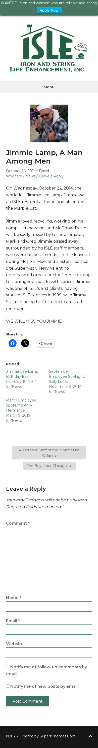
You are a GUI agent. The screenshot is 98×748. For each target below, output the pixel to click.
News (30, 176)
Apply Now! (50, 10)
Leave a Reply (51, 176)
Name (13, 597)
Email (13, 620)
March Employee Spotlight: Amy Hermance (21, 405)
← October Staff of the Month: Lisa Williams (49, 453)
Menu (49, 86)
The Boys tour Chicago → (49, 465)
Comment (18, 523)
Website (15, 643)
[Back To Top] (90, 736)
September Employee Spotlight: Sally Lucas (67, 376)
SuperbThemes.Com (58, 736)
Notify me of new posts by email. (44, 686)
